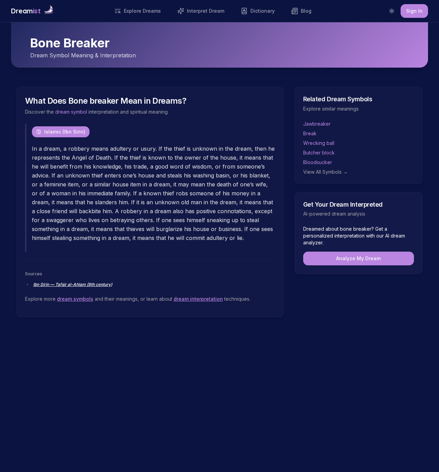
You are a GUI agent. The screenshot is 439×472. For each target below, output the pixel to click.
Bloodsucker (317, 162)
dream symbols (75, 299)
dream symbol (71, 112)
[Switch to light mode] (391, 11)
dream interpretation (198, 299)
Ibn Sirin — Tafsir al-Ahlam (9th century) (72, 284)
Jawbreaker (317, 124)
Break (310, 133)
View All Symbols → (325, 172)
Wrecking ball (318, 143)
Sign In (414, 11)
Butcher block (319, 153)
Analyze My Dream (358, 258)
